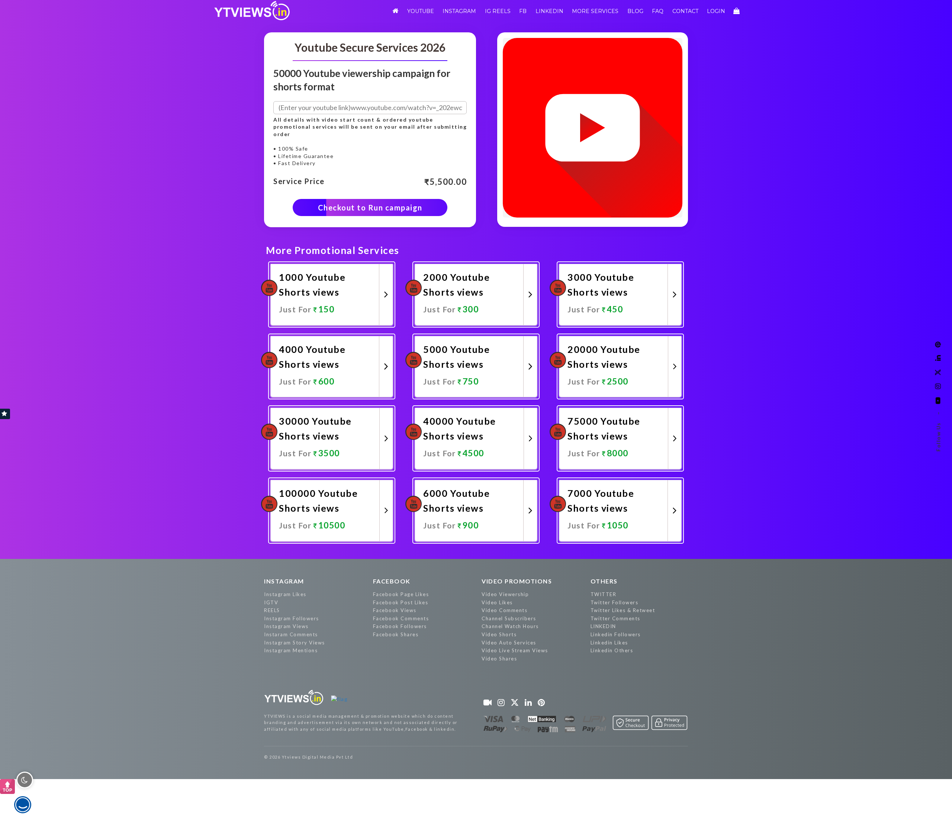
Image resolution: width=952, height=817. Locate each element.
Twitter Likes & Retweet (623, 610)
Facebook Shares (396, 634)
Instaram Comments (291, 634)
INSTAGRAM (284, 581)
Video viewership (505, 594)
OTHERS (604, 581)
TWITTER (604, 594)
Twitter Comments (615, 618)
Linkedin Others (612, 650)
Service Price (299, 181)
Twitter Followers (615, 602)
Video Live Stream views (515, 650)
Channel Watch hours (510, 626)
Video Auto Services (509, 643)
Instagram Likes (285, 594)
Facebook (392, 581)
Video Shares (499, 659)
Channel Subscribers (509, 618)
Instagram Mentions (291, 650)
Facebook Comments (401, 618)
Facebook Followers (400, 626)
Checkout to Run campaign (370, 207)
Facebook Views (394, 610)
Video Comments (504, 610)
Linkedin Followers (616, 634)
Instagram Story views (294, 643)
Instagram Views (286, 626)
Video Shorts (499, 634)
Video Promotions (517, 581)
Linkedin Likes (609, 643)
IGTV (271, 602)
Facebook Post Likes (400, 602)
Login (716, 11)
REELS (272, 610)
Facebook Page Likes (401, 594)
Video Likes (497, 602)
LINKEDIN (603, 626)
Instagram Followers (291, 618)
